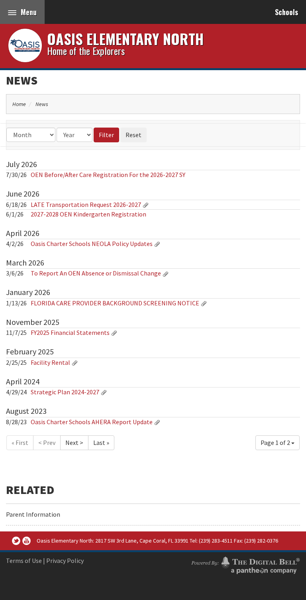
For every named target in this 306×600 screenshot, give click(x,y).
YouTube (26, 541)
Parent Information (33, 514)
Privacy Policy (65, 561)
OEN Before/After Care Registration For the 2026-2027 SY (108, 175)
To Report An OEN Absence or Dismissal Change (96, 273)
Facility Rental (51, 362)
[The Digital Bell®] (245, 564)
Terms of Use (24, 561)
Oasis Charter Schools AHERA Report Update (92, 422)
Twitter (16, 541)
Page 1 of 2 (276, 443)
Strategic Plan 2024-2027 (65, 392)
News (21, 80)
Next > (74, 443)
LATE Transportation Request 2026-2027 (86, 205)
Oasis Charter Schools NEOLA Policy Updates (92, 244)
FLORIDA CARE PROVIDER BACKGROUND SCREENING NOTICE (115, 303)
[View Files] (145, 205)
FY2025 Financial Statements (71, 332)
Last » (101, 443)
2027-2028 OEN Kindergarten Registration (88, 214)
